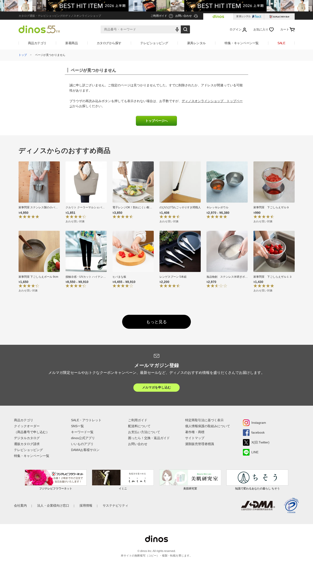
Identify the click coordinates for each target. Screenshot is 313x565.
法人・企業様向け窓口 (53, 505)
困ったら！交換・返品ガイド (149, 438)
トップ (23, 55)
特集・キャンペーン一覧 (242, 43)
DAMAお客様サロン (85, 450)
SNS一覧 (77, 426)
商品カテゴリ (37, 43)
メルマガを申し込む (156, 387)
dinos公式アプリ (83, 438)
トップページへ (156, 120)
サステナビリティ (115, 505)
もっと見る (156, 322)
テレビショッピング (154, 43)
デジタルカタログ (27, 438)
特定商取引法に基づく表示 (204, 420)
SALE (281, 43)
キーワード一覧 (82, 432)
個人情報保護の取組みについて (207, 426)
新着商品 (71, 43)
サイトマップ (194, 438)
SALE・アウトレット (86, 420)
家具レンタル (196, 43)
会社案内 (20, 505)
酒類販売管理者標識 (199, 444)
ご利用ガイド (137, 420)
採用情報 (86, 505)
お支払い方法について (144, 432)
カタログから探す (109, 43)
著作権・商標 (194, 432)
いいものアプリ (82, 444)
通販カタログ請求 (27, 444)
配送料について (139, 426)
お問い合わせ (137, 444)
